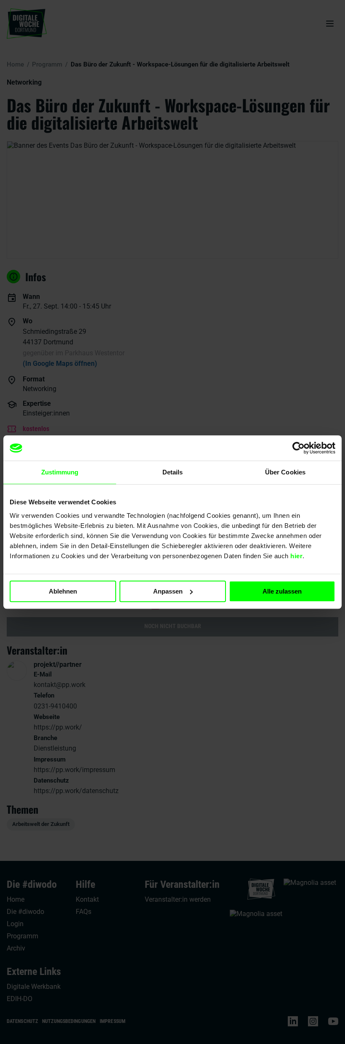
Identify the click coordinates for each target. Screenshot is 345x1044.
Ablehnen (63, 591)
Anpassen (168, 591)
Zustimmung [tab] (60, 472)
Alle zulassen (282, 591)
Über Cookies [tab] (285, 472)
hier (296, 555)
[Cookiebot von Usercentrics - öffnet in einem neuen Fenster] (298, 448)
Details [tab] (172, 472)
